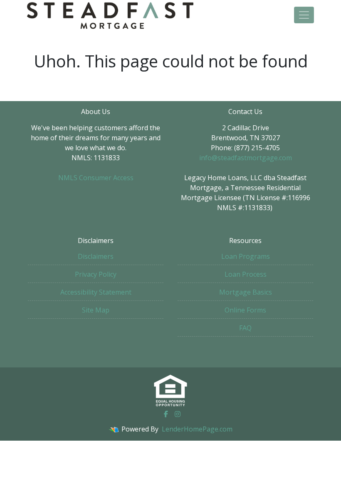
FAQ (245, 327)
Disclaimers (96, 256)
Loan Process (246, 274)
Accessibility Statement (95, 292)
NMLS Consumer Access (95, 177)
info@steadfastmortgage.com (245, 157)
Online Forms (245, 310)
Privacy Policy (95, 274)
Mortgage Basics (245, 292)
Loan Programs (245, 256)
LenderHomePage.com (197, 429)
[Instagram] (177, 414)
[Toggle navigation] (304, 15)
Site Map (95, 310)
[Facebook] (166, 414)
